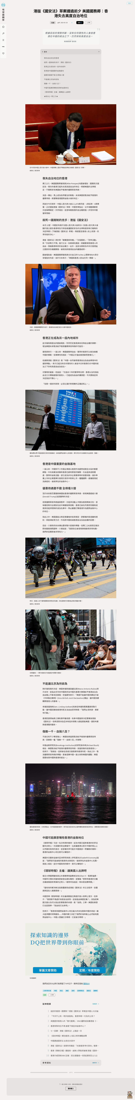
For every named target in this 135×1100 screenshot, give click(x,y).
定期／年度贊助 (89, 970)
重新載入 (71, 1088)
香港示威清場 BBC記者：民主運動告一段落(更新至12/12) (74, 1055)
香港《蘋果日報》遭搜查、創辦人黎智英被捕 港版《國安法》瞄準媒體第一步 (74, 1050)
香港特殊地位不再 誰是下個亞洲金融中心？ (68, 1026)
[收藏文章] (72, 22)
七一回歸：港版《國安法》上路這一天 (66, 1030)
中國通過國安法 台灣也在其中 (63, 1040)
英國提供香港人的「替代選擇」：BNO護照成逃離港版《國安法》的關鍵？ (74, 1021)
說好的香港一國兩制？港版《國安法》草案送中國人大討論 (74, 1011)
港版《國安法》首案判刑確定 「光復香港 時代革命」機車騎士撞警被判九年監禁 (75, 1045)
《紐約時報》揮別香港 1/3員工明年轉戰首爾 (69, 1035)
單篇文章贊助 (48, 970)
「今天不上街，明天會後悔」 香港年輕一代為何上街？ (73, 1016)
